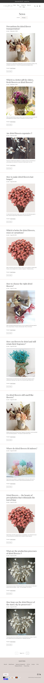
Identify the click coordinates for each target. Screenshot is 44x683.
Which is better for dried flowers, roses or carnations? (20, 231)
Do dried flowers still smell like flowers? (19, 396)
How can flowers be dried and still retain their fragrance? (21, 342)
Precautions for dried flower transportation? (18, 27)
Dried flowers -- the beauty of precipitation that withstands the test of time (20, 497)
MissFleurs (32, 677)
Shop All (5, 664)
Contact (33, 664)
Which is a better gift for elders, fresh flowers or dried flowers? (20, 80)
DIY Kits (28, 664)
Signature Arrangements (20, 664)
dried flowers (12, 68)
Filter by (18, 17)
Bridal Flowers (11, 664)
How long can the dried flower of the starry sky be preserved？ (20, 603)
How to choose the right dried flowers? (19, 284)
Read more (9, 71)
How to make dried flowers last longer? (19, 178)
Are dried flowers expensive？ (19, 133)
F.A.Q (37, 664)
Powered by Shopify (38, 677)
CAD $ (5, 674)
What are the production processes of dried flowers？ (21, 552)
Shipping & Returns (18, 665)
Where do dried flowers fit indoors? (21, 448)
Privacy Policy (26, 665)
